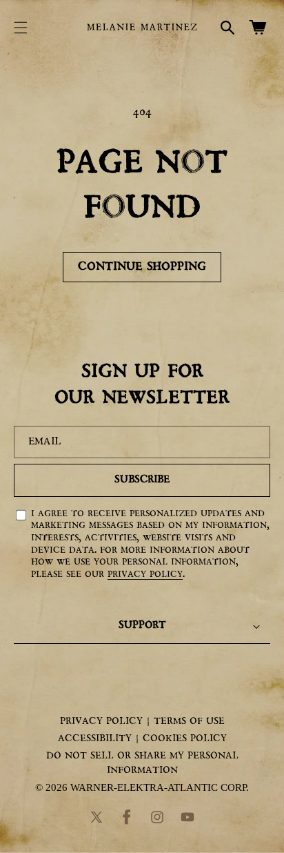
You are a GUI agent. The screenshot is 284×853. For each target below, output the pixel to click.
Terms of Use (189, 721)
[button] (21, 27)
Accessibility (95, 738)
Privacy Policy (145, 574)
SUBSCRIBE (142, 480)
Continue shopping (142, 266)
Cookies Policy (185, 738)
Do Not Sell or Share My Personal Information (142, 763)
